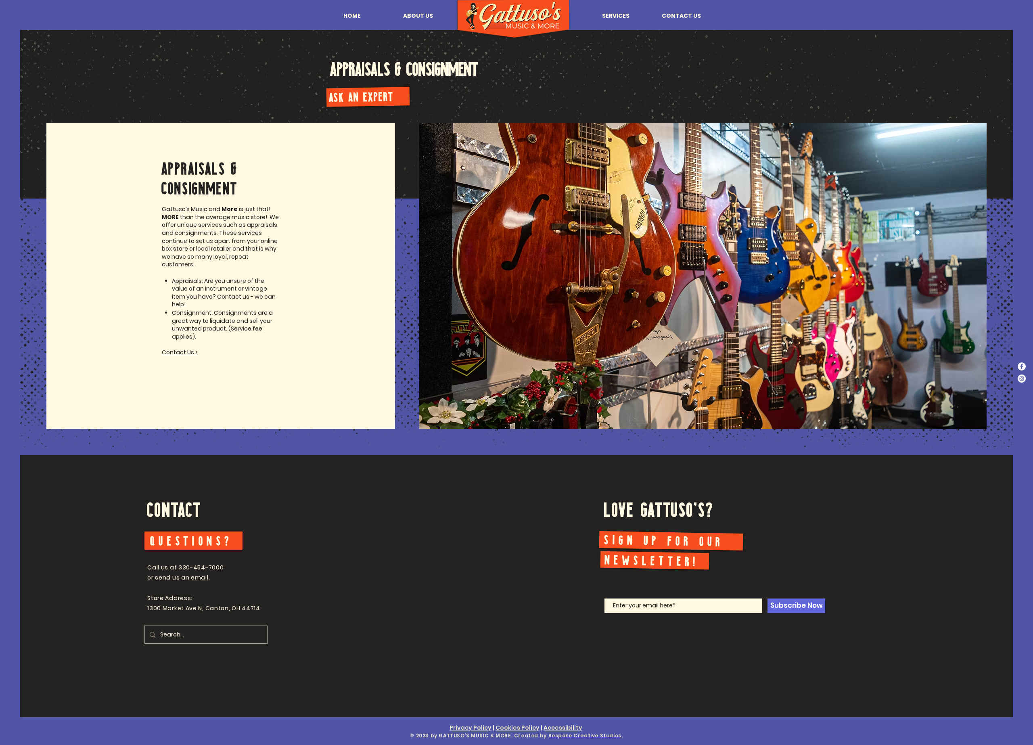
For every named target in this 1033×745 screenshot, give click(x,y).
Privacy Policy (470, 728)
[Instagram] (1022, 379)
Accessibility (563, 728)
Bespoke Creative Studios (584, 735)
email (200, 577)
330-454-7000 (201, 567)
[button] (418, 15)
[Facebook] (1022, 366)
